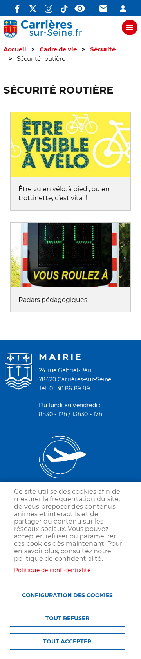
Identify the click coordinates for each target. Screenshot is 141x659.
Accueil (15, 49)
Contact (103, 8)
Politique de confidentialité (52, 570)
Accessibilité (80, 8)
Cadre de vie (58, 49)
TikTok (64, 8)
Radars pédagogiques (52, 299)
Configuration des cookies (67, 595)
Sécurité (103, 49)
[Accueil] (43, 29)
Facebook (17, 8)
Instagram (48, 8)
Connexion (123, 8)
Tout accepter (67, 641)
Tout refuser (67, 618)
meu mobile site (129, 27)
